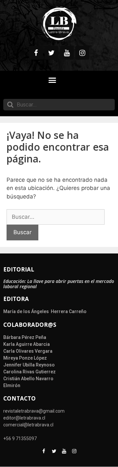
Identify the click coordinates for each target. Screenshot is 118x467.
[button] (52, 80)
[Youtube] (67, 53)
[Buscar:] (56, 217)
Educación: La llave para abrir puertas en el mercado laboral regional (58, 284)
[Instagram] (82, 53)
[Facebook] (36, 53)
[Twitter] (51, 53)
